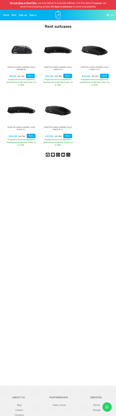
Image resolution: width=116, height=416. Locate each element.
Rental (96, 405)
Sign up (23, 15)
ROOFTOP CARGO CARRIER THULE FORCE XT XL (58, 128)
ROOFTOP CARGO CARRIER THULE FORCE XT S (58, 68)
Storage (97, 410)
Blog (19, 405)
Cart (111, 15)
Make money (59, 405)
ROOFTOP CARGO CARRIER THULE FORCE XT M (94, 68)
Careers (19, 410)
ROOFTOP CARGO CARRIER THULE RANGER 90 (21, 68)
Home (6, 15)
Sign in (33, 15)
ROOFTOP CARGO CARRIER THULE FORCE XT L (21, 128)
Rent (13, 15)
